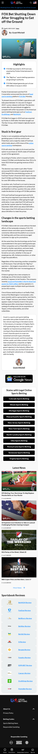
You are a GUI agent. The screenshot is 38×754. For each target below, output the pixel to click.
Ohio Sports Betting (19, 440)
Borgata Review (24, 650)
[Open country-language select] (34, 2)
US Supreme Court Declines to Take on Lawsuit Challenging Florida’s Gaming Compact (18, 524)
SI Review (22, 642)
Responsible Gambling (11, 727)
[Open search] (31, 3)
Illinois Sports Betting (19, 405)
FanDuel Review (24, 610)
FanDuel (28, 112)
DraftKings (6, 114)
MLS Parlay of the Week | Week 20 (14, 552)
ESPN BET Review (25, 665)
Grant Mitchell (18, 32)
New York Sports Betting (19, 428)
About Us (6, 709)
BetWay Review (24, 626)
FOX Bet (22, 96)
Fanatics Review (24, 658)
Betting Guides (8, 719)
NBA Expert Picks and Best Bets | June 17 (16, 579)
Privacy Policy (8, 713)
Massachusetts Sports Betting (19, 416)
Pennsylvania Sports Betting (19, 446)
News (17, 28)
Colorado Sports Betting (19, 399)
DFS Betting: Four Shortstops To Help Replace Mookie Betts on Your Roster (18, 494)
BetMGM (17, 114)
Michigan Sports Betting (19, 410)
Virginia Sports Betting (19, 458)
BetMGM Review (24, 603)
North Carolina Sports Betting (19, 434)
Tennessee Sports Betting (19, 452)
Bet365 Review (24, 634)
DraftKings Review (25, 681)
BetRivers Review (25, 618)
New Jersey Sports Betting (19, 422)
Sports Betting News (10, 723)
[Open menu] (3, 3)
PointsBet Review (25, 689)
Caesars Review (24, 673)
